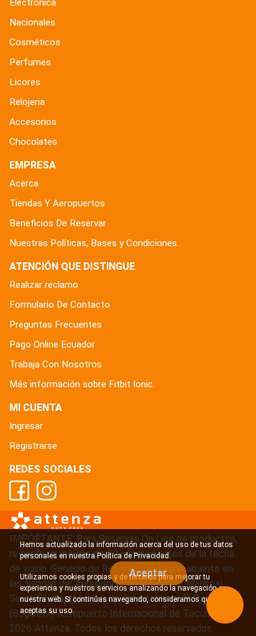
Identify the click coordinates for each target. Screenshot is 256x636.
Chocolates (33, 141)
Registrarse (33, 445)
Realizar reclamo (43, 284)
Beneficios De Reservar (57, 223)
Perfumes (30, 62)
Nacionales (32, 22)
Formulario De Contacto (59, 304)
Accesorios (33, 121)
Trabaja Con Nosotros (55, 364)
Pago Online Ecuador (52, 344)
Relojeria (27, 102)
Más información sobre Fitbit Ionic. (82, 384)
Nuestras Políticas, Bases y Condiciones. (94, 243)
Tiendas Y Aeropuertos (57, 203)
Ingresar (26, 425)
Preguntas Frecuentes (55, 324)
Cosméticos (34, 42)
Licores (24, 82)
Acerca (24, 183)
